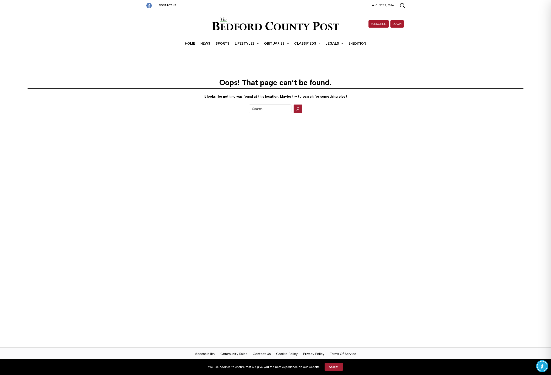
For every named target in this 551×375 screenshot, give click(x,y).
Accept (334, 367)
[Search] (298, 109)
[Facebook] (149, 5)
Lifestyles (245, 43)
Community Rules (233, 354)
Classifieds (305, 43)
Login (397, 24)
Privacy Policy (313, 354)
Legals (332, 43)
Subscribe (379, 24)
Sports (222, 43)
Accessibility (205, 354)
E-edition (357, 43)
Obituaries (274, 43)
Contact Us (167, 5)
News (205, 43)
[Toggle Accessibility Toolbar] (542, 366)
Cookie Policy (287, 354)
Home (190, 43)
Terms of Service (343, 354)
